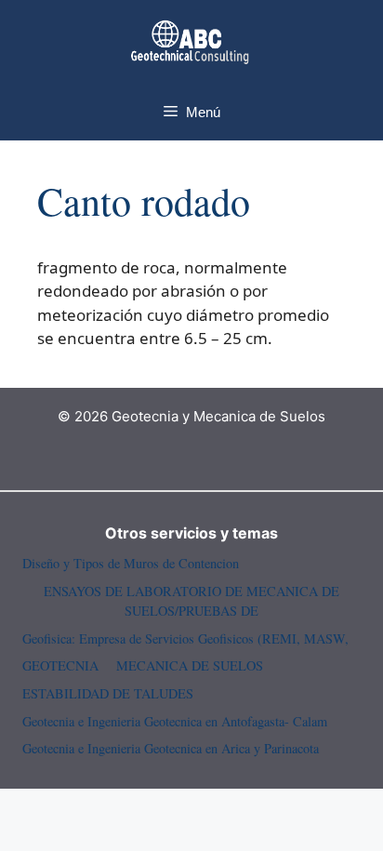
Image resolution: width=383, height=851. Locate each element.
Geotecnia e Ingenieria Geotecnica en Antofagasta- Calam (174, 721)
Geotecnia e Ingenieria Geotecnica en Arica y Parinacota (170, 748)
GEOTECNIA (60, 665)
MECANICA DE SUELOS (189, 665)
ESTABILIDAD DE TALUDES (107, 693)
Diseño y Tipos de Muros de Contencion (130, 563)
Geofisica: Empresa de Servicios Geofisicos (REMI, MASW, (185, 638)
